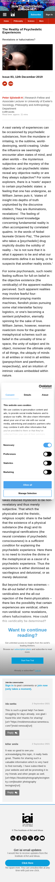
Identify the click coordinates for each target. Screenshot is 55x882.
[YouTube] (42, 838)
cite (11, 83)
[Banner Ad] (27, 5)
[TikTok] (36, 838)
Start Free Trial (27, 660)
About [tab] (45, 395)
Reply (10, 732)
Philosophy (18, 21)
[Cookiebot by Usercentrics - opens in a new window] (39, 387)
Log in (38, 670)
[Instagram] (24, 838)
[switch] (47, 454)
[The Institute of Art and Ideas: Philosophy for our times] (4, 14)
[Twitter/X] (30, 838)
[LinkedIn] (12, 838)
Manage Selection (27, 493)
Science (31, 21)
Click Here (27, 863)
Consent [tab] (10, 395)
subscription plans (22, 649)
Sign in (9, 685)
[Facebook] (18, 838)
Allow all (27, 485)
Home (6, 21)
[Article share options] (4, 83)
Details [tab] (27, 395)
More (41, 21)
